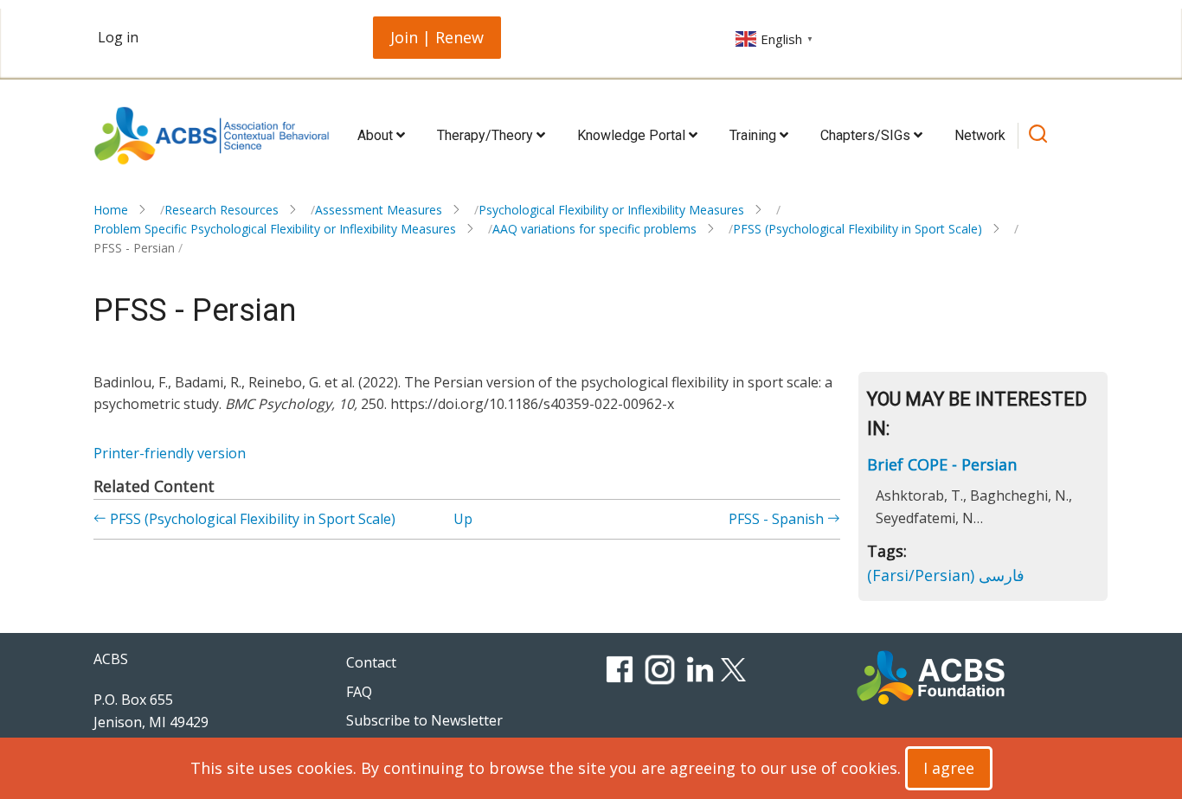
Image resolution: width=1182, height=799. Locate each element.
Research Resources (221, 209)
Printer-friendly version (169, 453)
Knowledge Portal (633, 135)
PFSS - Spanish (778, 518)
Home (110, 209)
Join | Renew (437, 37)
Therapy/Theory (486, 135)
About (376, 135)
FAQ (359, 691)
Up (462, 518)
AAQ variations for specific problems (594, 229)
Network (979, 135)
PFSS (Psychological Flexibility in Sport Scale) (857, 229)
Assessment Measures (378, 209)
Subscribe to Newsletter (424, 720)
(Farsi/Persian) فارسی (946, 575)
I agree (948, 767)
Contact (371, 662)
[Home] (211, 135)
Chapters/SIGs (867, 135)
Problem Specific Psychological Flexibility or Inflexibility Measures (274, 229)
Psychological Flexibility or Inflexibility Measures (611, 209)
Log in (118, 37)
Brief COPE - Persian (942, 464)
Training (754, 135)
